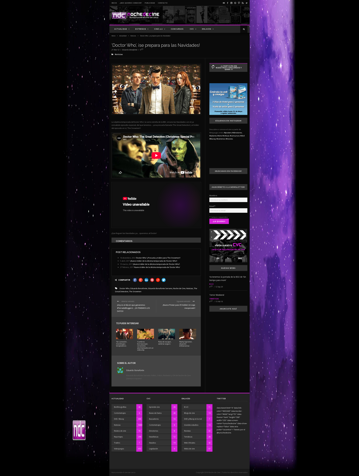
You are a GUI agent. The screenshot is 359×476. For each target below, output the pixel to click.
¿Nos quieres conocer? (131, 3)
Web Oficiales (189, 443)
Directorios (153, 431)
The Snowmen (135, 291)
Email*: (212, 206)
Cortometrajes (120, 413)
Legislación (153, 449)
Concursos (177, 29)
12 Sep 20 (219, 287)
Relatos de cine (120, 431)
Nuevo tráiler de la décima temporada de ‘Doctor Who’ (157, 267)
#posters (228, 132)
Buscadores (154, 419)
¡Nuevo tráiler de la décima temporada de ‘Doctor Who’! (153, 261)
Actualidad (120, 29)
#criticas (225, 135)
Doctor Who (125, 288)
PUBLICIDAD (150, 3)
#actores (213, 135)
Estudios (152, 443)
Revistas (187, 431)
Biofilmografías (120, 407)
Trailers (117, 443)
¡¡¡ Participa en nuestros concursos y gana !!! (229, 67)
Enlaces (206, 29)
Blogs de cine (189, 413)
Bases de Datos (155, 413)
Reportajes (118, 437)
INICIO (114, 3)
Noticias (133, 36)
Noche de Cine (179, 288)
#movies (229, 139)
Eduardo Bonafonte (129, 49)
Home (113, 36)
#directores (237, 132)
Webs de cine (189, 449)
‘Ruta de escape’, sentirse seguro (164, 343)
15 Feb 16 (219, 301)
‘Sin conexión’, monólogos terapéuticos (121, 344)
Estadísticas (153, 437)
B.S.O (211, 284)
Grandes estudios (191, 425)
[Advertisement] (215, 18)
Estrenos (140, 29)
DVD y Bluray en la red (193, 419)
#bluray (212, 139)
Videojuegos (119, 449)
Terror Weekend (216, 295)
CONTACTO (163, 3)
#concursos (235, 135)
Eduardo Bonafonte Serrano (160, 288)
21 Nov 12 (115, 49)
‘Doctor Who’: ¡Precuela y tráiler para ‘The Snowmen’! (158, 258)
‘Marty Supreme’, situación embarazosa (185, 344)
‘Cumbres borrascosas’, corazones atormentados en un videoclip (145, 346)
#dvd (242, 135)
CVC (192, 29)
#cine (219, 135)
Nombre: (213, 195)
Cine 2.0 (158, 29)
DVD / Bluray (119, 419)
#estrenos (220, 139)
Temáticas (214, 299)
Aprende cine (154, 407)
